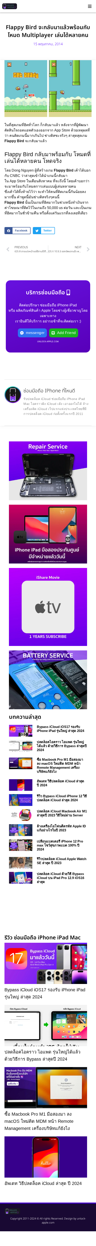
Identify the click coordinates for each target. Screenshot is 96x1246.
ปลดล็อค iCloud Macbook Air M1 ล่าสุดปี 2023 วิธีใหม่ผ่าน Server (62, 813)
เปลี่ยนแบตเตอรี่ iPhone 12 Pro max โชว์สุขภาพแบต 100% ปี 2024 (60, 845)
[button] (90, 6)
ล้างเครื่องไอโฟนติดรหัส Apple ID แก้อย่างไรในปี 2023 (61, 828)
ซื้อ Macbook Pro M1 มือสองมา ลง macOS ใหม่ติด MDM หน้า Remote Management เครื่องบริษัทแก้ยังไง (60, 765)
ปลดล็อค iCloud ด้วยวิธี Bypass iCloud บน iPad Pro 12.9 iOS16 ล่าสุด (60, 878)
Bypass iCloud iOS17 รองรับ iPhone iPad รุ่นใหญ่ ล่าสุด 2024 (60, 729)
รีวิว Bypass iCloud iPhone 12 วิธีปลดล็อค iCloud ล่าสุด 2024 (62, 798)
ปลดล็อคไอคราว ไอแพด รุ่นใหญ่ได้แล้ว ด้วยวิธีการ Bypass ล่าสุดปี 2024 (62, 746)
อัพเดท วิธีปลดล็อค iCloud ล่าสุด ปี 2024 (43, 1183)
